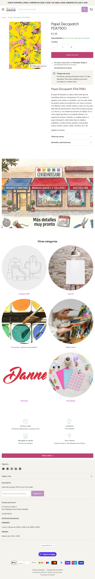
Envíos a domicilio (38, 570)
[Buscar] (84, 9)
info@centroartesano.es (10, 518)
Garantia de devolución (55, 570)
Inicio (4, 17)
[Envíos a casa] (25, 424)
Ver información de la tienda (63, 68)
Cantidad (54, 42)
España (46, 546)
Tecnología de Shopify (47, 575)
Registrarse (37, 493)
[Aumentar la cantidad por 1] (71, 47)
